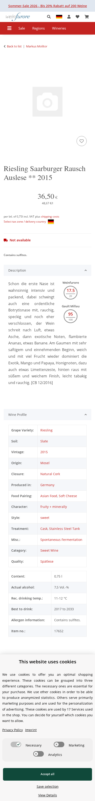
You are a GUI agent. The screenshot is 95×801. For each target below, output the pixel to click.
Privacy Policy (12, 730)
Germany (47, 485)
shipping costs (50, 216)
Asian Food (48, 496)
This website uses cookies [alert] (47, 662)
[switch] (16, 744)
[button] (50, 17)
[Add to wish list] (82, 141)
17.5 (71, 290)
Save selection (48, 786)
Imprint (31, 730)
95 (70, 314)
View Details (47, 795)
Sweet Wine (49, 550)
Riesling (46, 430)
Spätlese (46, 561)
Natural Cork (50, 474)
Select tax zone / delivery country (25, 221)
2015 (44, 452)
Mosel (45, 463)
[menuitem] (22, 28)
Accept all (47, 774)
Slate (44, 441)
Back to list (14, 46)
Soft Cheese (68, 496)
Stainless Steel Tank (64, 528)
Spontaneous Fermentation (61, 539)
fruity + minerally (53, 506)
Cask (44, 528)
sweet (44, 517)
